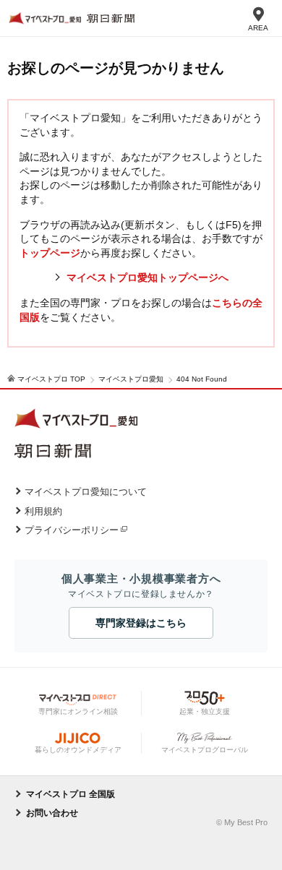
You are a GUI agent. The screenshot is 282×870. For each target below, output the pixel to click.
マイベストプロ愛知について (86, 491)
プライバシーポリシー (72, 530)
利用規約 (43, 511)
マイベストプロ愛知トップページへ (147, 277)
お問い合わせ (52, 813)
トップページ (50, 253)
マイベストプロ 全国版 (70, 794)
